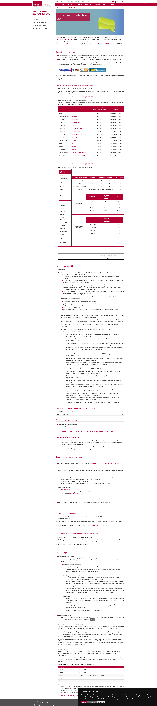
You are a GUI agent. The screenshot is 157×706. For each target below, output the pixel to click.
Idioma (74, 146)
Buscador (74, 137)
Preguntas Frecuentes (40, 28)
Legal (73, 125)
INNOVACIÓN (88, 4)
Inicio (57, 7)
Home (73, 113)
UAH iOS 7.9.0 (105, 44)
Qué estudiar (69, 702)
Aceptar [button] (84, 702)
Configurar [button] (101, 702)
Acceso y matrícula (70, 704)
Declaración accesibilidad (78, 128)
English (112, 2)
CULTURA (111, 4)
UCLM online (69, 705)
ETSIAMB (74, 140)
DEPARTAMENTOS (63, 414)
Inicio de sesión (76, 131)
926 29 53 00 (66, 490)
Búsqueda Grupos (76, 122)
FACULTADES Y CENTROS (65, 411)
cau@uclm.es (75, 493)
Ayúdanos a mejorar (96, 498)
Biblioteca (74, 149)
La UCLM (54, 701)
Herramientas (120, 2)
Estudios (68, 701)
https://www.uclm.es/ (72, 44)
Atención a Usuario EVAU (78, 155)
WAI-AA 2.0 (104, 628)
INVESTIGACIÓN (76, 4)
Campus (54, 704)
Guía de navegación (40, 22)
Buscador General (76, 119)
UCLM (58, 4)
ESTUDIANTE (75, 2)
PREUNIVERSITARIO (62, 2)
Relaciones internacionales (58, 702)
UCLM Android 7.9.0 (95, 44)
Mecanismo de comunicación (79, 134)
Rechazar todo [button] (92, 702)
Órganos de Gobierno (57, 705)
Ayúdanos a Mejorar (40, 25)
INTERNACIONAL (100, 4)
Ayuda (73, 143)
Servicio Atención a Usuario (79, 152)
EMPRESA (85, 2)
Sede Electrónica (95, 525)
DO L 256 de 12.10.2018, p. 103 (69, 696)
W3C (117, 628)
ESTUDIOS (65, 4)
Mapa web (36, 19)
